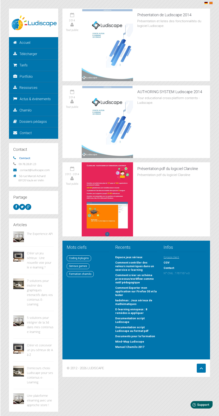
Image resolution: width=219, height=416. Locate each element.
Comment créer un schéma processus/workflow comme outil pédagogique (134, 279)
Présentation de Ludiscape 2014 (164, 15)
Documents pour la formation (135, 336)
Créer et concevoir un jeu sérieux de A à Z (40, 350)
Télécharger (28, 54)
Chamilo (25, 110)
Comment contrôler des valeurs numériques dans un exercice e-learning (134, 266)
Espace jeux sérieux (128, 257)
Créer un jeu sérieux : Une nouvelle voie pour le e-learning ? (39, 260)
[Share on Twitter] (22, 207)
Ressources (28, 88)
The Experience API (40, 234)
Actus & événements (35, 99)
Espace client (171, 257)
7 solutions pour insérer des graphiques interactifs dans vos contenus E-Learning (40, 292)
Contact (26, 133)
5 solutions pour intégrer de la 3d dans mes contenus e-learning (40, 325)
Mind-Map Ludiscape (129, 341)
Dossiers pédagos (33, 122)
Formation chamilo (80, 273)
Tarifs (23, 65)
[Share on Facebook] (16, 207)
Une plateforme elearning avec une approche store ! (39, 400)
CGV (167, 262)
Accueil (24, 43)
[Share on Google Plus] (28, 207)
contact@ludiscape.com (35, 170)
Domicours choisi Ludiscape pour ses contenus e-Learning (40, 375)
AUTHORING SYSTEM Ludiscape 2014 (169, 91)
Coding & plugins (79, 258)
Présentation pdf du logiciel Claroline (167, 168)
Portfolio (26, 77)
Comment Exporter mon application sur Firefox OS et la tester (136, 291)
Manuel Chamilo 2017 (129, 347)
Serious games (78, 266)
